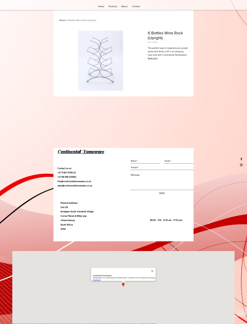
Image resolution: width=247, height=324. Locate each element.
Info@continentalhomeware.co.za (74, 181)
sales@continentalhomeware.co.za (74, 185)
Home (62, 20)
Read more (153, 58)
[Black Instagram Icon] (241, 165)
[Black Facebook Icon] (241, 159)
